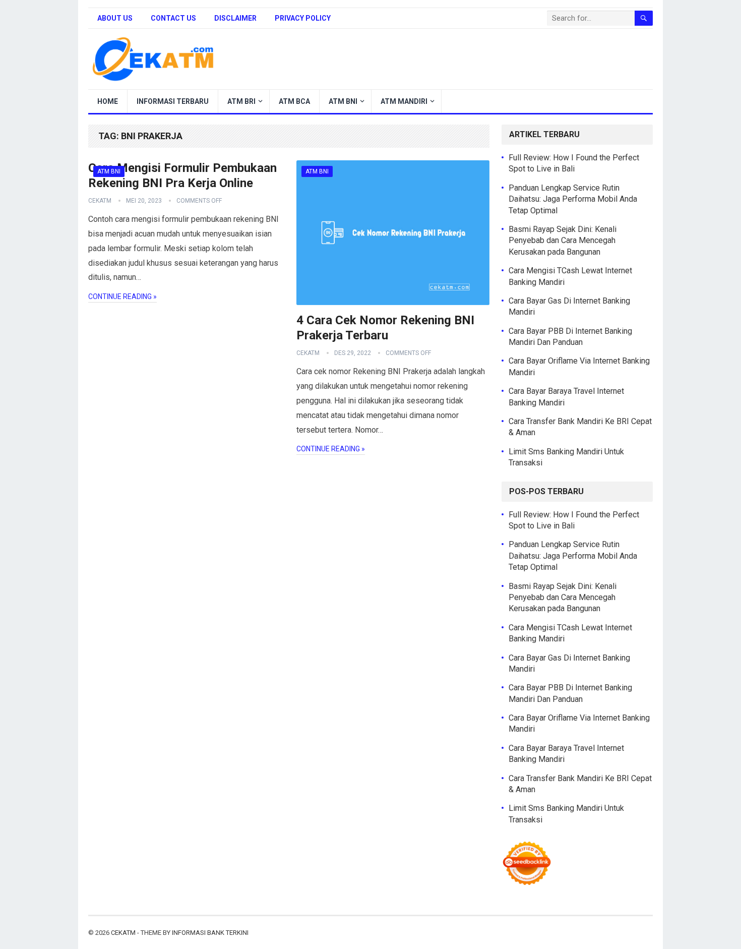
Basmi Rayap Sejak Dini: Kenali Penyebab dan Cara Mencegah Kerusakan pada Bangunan (562, 240)
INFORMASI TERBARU (173, 101)
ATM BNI (343, 101)
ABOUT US (115, 18)
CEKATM (123, 932)
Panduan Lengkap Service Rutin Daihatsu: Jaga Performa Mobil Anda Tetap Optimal (573, 199)
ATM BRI (241, 101)
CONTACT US (173, 18)
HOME (107, 101)
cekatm (99, 200)
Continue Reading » (122, 296)
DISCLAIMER (235, 18)
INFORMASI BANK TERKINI (210, 932)
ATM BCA (294, 101)
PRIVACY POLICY (303, 18)
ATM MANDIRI (404, 101)
